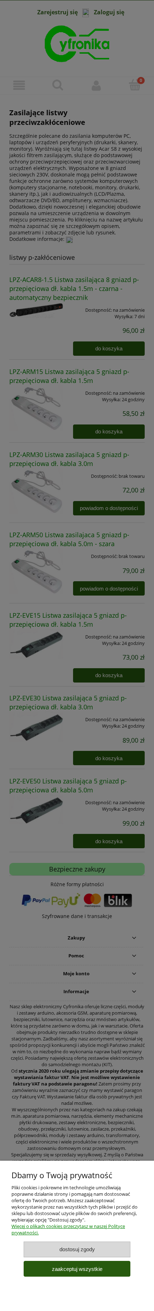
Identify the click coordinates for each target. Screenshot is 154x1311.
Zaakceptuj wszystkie (77, 1269)
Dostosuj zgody (77, 1249)
